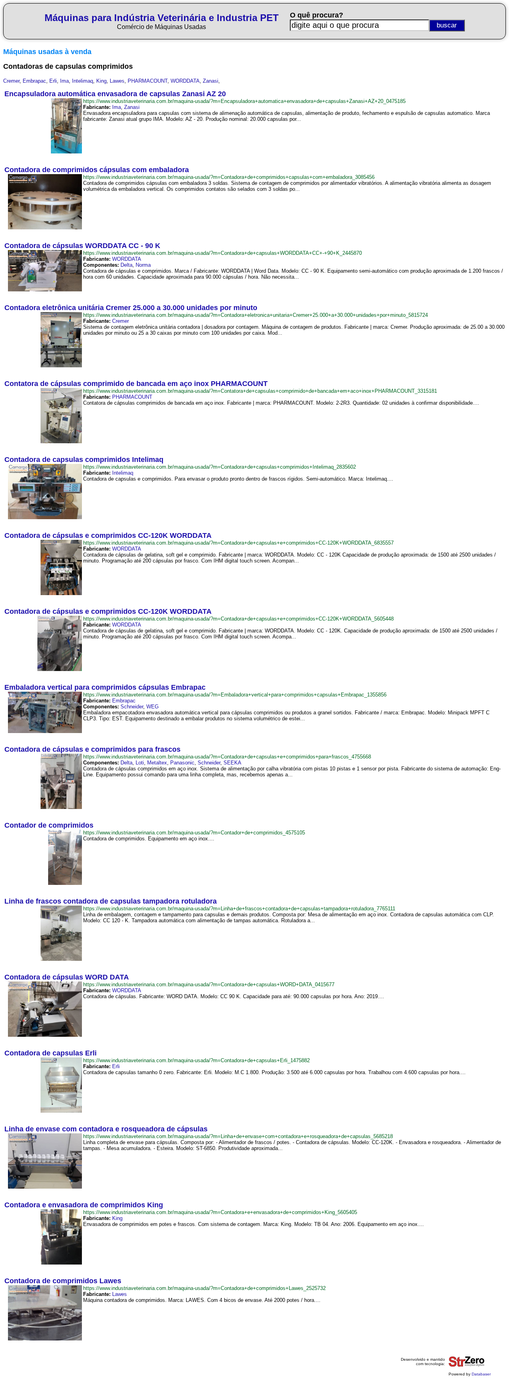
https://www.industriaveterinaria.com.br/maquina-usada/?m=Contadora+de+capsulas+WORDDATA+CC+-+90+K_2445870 (222, 253)
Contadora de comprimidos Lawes (62, 1281)
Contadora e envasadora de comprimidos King (83, 1205)
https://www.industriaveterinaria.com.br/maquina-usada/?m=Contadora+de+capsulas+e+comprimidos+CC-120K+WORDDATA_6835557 (238, 543)
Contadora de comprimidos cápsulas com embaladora (96, 170)
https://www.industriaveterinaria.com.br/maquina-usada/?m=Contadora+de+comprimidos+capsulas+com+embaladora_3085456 (229, 177)
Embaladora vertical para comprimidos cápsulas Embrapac (105, 687)
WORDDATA (185, 81)
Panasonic (182, 763)
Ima (64, 81)
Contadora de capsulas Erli (50, 1053)
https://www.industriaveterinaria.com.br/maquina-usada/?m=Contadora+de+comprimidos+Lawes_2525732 (204, 1288)
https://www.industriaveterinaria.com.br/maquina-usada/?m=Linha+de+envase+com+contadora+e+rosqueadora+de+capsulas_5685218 (238, 1136)
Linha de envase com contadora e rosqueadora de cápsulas (106, 1129)
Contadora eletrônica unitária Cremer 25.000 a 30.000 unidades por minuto (130, 308)
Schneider (131, 707)
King (101, 81)
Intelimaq (82, 81)
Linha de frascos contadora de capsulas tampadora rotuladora (110, 901)
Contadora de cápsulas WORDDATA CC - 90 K (82, 246)
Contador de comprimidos (48, 825)
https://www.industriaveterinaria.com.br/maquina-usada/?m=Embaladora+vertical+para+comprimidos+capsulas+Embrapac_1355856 (235, 695)
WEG (152, 707)
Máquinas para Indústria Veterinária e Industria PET (162, 17)
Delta (126, 265)
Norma (143, 265)
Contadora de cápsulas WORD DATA (66, 977)
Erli (53, 81)
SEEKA (232, 763)
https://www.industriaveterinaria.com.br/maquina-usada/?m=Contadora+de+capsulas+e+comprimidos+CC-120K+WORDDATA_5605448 (238, 619)
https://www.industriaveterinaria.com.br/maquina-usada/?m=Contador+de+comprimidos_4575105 (194, 833)
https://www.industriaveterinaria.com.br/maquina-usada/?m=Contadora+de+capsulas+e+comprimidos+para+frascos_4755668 (227, 757)
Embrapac (34, 81)
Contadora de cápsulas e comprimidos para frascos (92, 749)
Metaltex (157, 763)
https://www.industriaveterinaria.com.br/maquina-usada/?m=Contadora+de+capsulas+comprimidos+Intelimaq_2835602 (219, 467)
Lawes (117, 81)
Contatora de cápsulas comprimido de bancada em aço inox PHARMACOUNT (136, 384)
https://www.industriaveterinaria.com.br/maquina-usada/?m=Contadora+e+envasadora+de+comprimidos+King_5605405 (220, 1212)
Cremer (11, 81)
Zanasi (210, 81)
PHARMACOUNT (147, 81)
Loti (140, 763)
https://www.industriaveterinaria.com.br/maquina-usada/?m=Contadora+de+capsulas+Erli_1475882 (196, 1060)
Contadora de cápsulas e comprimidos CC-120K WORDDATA (108, 535)
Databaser (481, 1374)
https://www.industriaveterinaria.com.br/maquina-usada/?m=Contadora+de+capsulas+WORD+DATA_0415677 (208, 984)
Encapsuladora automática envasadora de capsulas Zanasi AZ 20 (115, 94)
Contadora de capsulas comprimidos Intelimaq (83, 460)
